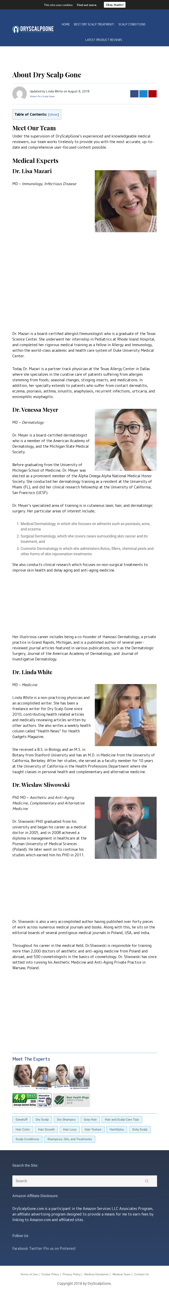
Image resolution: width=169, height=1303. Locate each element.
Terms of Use (29, 1274)
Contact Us (141, 1274)
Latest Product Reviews (103, 40)
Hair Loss (69, 1129)
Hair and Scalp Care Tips (122, 1119)
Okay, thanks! (115, 4)
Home (66, 24)
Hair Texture (93, 1129)
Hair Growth (46, 1129)
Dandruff (21, 1119)
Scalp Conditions (132, 24)
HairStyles (117, 1129)
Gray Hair (90, 1119)
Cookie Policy (50, 1274)
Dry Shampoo (66, 1119)
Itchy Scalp (139, 1129)
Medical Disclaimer (96, 1274)
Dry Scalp (42, 1119)
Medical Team (122, 1274)
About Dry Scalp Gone (42, 96)
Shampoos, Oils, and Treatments (69, 1139)
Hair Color (23, 1129)
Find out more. (87, 5)
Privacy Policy (72, 1274)
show (53, 114)
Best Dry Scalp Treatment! (94, 24)
